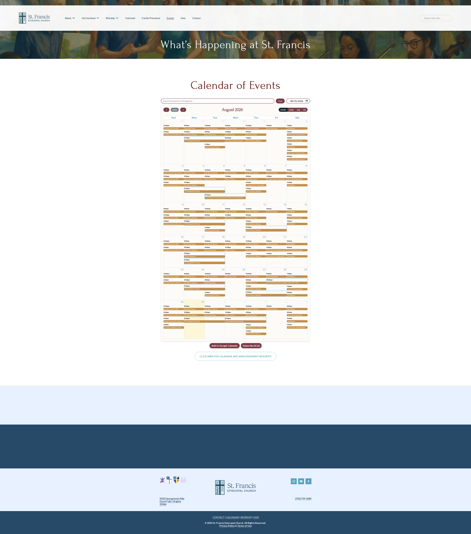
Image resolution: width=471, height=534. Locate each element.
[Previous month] (166, 110)
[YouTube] (301, 481)
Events (170, 18)
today (174, 110)
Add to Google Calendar (224, 345)
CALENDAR (232, 517)
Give (183, 18)
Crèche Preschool (151, 18)
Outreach (130, 18)
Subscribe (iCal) (251, 345)
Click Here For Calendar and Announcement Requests (235, 356)
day (298, 110)
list (304, 110)
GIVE (256, 517)
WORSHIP (246, 517)
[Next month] (183, 110)
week (291, 110)
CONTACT (218, 517)
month (283, 110)
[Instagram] (294, 481)
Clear (280, 101)
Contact (196, 18)
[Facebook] (308, 481)
